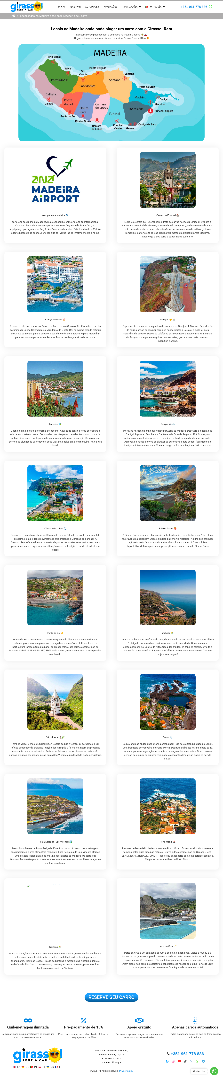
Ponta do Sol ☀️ (55, 633)
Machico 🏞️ (55, 424)
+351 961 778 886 (194, 7)
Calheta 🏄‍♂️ (167, 633)
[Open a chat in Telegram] (203, 1061)
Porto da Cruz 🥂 (168, 946)
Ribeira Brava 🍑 (167, 528)
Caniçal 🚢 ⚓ (167, 424)
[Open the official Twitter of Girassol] (191, 1061)
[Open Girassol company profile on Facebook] (167, 1061)
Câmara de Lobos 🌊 (55, 528)
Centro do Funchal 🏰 (167, 215)
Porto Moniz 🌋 (168, 841)
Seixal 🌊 (168, 737)
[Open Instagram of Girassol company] (173, 1061)
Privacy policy (126, 1071)
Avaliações (110, 6)
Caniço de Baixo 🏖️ (55, 319)
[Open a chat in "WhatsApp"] (210, 6)
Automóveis (92, 6)
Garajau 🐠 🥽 (167, 319)
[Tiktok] (185, 1061)
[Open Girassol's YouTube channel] (179, 1061)
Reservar (75, 6)
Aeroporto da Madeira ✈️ (55, 215)
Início (61, 6)
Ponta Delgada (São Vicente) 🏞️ (55, 841)
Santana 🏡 (55, 947)
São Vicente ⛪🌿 (55, 737)
